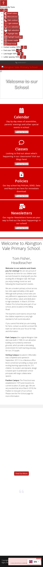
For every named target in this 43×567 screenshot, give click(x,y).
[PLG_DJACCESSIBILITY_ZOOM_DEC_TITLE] (22, 47)
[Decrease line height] (18, 53)
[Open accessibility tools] (3, 3)
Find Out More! (22, 132)
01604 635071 (21, 62)
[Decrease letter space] (21, 57)
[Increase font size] (20, 50)
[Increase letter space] (24, 57)
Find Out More (21, 473)
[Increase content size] (25, 47)
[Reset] (2, 10)
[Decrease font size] (17, 50)
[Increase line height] (22, 53)
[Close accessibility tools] (6, 10)
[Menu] (40, 74)
